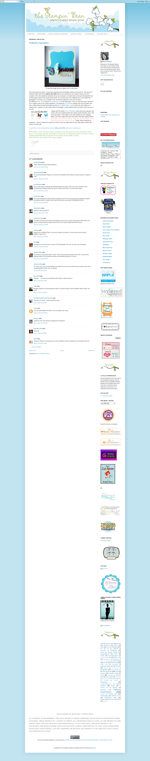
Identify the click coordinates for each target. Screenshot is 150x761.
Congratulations (105, 654)
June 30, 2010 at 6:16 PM (41, 213)
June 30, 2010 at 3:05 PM (41, 179)
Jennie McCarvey (108, 241)
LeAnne (36, 230)
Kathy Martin (37, 162)
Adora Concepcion (108, 221)
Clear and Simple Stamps (109, 652)
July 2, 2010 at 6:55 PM (40, 333)
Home (62, 350)
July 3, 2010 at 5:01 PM (40, 343)
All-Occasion (110, 643)
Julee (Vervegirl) (38, 172)
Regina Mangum (107, 61)
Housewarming (115, 668)
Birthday (114, 647)
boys (104, 701)
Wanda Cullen (38, 252)
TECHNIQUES (89, 34)
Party (119, 678)
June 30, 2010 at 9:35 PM (41, 258)
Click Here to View (107, 396)
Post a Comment (36, 347)
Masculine (110, 675)
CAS (108, 648)
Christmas (113, 650)
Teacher (103, 694)
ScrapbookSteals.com (106, 684)
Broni (35, 339)
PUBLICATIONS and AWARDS (58, 34)
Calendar (115, 648)
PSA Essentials (112, 678)
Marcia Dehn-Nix (107, 247)
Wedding (103, 699)
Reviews (116, 680)
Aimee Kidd (106, 224)
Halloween (104, 666)
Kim (35, 242)
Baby (102, 647)
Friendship (118, 661)
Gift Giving (114, 662)
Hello (111, 666)
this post (78, 128)
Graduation (115, 664)
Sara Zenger (106, 259)
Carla (35, 308)
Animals (118, 643)
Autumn (116, 645)
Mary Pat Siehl (107, 250)
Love (102, 675)
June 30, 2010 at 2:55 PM (41, 167)
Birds (108, 647)
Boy (101, 648)
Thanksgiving (104, 695)
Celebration (103, 650)
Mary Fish (36, 276)
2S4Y (102, 643)
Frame (111, 661)
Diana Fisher (106, 233)
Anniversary (106, 645)
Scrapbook (104, 682)
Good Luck (104, 664)
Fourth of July (104, 661)
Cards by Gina (38, 264)
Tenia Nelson (37, 208)
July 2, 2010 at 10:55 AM (40, 313)
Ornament (104, 678)
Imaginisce (104, 669)
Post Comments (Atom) (43, 353)
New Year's (118, 677)
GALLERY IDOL (102, 34)
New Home (109, 677)
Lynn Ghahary (68, 103)
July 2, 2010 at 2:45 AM (40, 303)
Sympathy (103, 690)
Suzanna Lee (106, 262)
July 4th (119, 669)
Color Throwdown (70, 111)
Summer (115, 687)
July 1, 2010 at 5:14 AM (40, 270)
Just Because (106, 671)
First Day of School (108, 659)
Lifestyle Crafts (113, 673)
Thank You (36, 153)
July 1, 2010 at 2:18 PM (40, 292)
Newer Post (32, 350)
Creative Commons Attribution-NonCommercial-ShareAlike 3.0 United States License (88, 740)
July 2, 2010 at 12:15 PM (40, 323)
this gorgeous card (54, 101)
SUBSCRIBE (41, 34)
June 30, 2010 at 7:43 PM (41, 236)
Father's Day (117, 657)
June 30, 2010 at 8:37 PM (41, 246)
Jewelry (113, 669)
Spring (113, 686)
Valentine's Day (110, 697)
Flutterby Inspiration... (39, 43)
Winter (119, 699)
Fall (110, 657)
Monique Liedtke (107, 253)
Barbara (36, 318)
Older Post (91, 350)
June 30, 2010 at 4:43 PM (41, 202)
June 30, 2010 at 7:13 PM (41, 224)
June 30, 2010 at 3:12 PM (41, 191)
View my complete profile (107, 75)
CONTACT (30, 34)
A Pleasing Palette (106, 540)
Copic (115, 654)
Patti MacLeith (38, 328)
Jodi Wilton (106, 244)
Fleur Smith (106, 236)
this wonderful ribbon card (65, 105)
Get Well (105, 662)
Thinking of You (116, 695)
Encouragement (113, 655)
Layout (103, 673)
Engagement (104, 657)
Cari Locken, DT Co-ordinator (111, 230)
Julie (35, 286)
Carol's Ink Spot (38, 218)
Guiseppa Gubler (107, 238)
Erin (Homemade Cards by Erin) (43, 298)
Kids (117, 671)
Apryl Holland (107, 227)
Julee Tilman (41, 101)
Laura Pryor (37, 196)
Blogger (94, 748)
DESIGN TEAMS (76, 34)
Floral (117, 659)
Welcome (111, 699)
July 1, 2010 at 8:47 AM (40, 280)
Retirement (106, 680)
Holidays (118, 666)
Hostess (106, 668)
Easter (102, 655)
